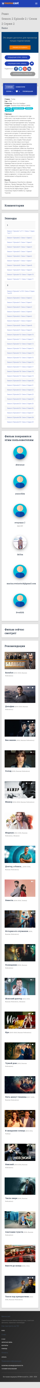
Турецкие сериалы (18, 108)
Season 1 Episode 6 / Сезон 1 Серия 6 (19, 256)
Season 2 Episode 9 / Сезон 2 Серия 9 (19, 330)
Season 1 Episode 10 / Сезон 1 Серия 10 (20, 274)
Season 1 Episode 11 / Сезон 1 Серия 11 (20, 279)
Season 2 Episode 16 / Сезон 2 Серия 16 (20, 362)
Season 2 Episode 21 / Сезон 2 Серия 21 (20, 385)
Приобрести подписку (20, 47)
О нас (3, 1339)
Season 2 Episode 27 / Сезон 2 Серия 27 (20, 413)
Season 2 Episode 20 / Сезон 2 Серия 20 (20, 380)
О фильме (9, 87)
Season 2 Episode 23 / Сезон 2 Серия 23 (20, 394)
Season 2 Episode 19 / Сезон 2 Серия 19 (20, 376)
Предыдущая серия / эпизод (17, 57)
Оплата (4, 1357)
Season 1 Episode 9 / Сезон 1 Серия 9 (19, 270)
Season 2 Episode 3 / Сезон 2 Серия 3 (19, 302)
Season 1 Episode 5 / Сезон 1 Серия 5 (19, 251)
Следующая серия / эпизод (17, 63)
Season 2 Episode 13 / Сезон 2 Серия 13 (20, 348)
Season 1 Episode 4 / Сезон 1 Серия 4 (19, 247)
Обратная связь (7, 1342)
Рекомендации (28, 91)
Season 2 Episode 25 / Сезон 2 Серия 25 (20, 403)
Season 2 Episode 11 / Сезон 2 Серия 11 (20, 339)
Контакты (5, 1345)
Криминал (29, 108)
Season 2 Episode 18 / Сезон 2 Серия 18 (20, 371)
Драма (8, 108)
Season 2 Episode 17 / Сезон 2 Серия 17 (20, 367)
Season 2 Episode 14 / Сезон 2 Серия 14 (20, 353)
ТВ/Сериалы (9, 110)
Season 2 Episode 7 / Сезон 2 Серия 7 (19, 321)
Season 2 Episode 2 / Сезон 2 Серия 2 (19, 298)
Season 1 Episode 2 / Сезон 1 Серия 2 (19, 238)
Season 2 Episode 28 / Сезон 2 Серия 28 (20, 417)
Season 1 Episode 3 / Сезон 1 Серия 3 (19, 242)
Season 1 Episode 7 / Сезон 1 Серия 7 (19, 261)
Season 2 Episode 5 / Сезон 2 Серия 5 (19, 311)
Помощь (4, 1348)
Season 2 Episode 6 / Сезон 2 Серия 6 (19, 316)
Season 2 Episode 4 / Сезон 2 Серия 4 (19, 307)
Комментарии (20, 87)
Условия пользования (9, 1369)
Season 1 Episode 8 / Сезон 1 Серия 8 (19, 265)
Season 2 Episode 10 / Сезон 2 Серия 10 (20, 334)
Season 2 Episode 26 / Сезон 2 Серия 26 (20, 408)
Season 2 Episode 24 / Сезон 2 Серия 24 (20, 399)
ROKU (3, 1330)
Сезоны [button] (8, 91)
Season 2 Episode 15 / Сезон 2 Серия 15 (20, 357)
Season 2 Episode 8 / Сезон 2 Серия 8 (19, 325)
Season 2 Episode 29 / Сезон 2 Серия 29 (20, 422)
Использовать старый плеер (22, 74)
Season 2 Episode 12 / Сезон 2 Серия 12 (20, 344)
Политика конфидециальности (12, 1365)
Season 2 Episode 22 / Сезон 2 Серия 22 (20, 390)
